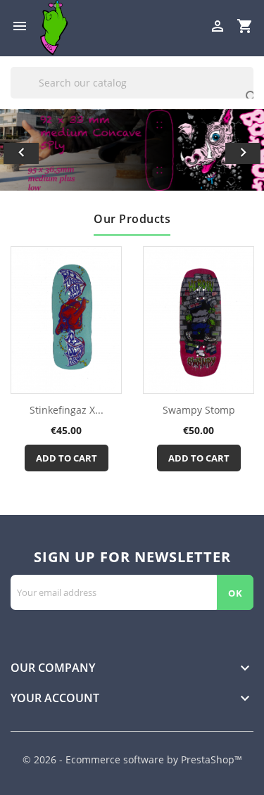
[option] (132, 150)
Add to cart (66, 458)
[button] (19, 150)
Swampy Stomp (199, 409)
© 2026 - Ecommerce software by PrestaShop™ (132, 759)
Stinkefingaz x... (66, 409)
